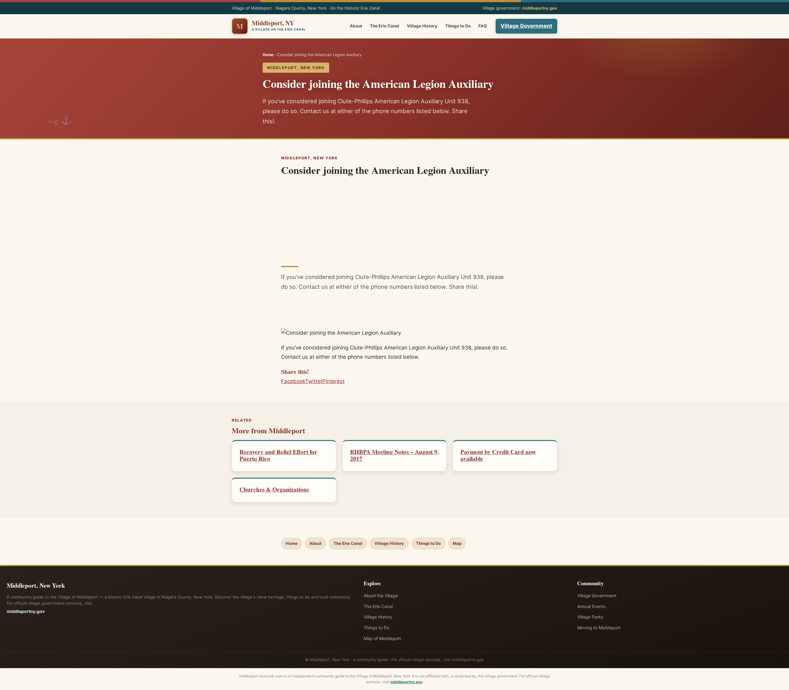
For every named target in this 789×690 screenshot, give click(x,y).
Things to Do (458, 25)
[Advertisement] (394, 219)
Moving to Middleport (598, 627)
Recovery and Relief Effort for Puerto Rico (278, 455)
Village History (422, 25)
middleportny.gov (539, 8)
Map (457, 543)
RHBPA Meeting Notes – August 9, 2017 (394, 455)
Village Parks (590, 616)
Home (268, 54)
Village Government (526, 26)
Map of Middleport (382, 638)
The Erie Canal (384, 25)
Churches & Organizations (274, 489)
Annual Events (591, 606)
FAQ (482, 25)
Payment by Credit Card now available (498, 455)
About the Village (381, 595)
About (356, 25)
